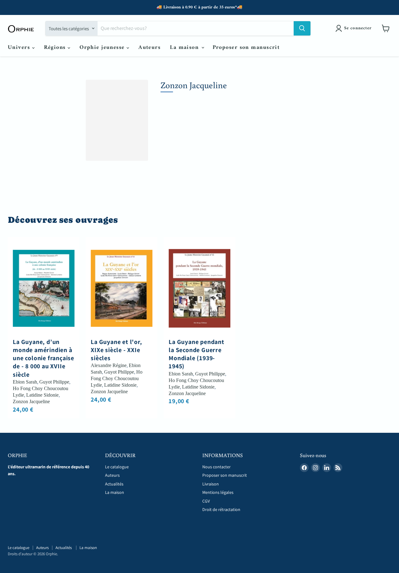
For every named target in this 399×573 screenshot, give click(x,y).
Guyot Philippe (54, 381)
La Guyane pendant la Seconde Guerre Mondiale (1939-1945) (196, 354)
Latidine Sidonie (42, 395)
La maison (185, 47)
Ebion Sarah (25, 381)
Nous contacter (216, 467)
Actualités (114, 484)
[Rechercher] (302, 28)
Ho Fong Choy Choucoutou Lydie (116, 378)
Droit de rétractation (221, 509)
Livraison (210, 484)
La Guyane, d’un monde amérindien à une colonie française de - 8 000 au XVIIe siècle (43, 358)
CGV (206, 501)
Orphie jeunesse (103, 47)
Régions (56, 47)
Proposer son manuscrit (246, 47)
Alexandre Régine (109, 365)
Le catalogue (117, 467)
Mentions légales (217, 492)
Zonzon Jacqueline (31, 401)
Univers (20, 47)
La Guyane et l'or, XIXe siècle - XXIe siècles (116, 350)
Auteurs (149, 47)
